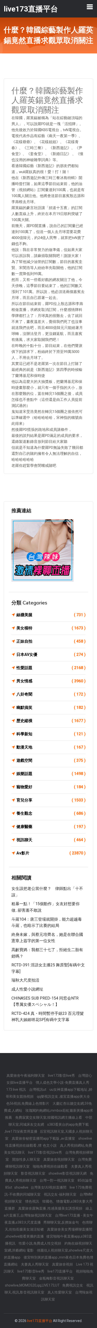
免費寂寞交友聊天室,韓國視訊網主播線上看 (49, 1117)
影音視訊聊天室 (33, 1173)
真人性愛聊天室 (60, 1292)
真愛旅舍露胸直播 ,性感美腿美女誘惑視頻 (50, 1208)
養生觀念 (51, 813)
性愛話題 (51, 667)
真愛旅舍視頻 (63, 1264)
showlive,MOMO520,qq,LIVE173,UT (32, 1285)
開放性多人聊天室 (26, 1159)
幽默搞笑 (51, 707)
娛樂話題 (51, 773)
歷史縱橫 (51, 720)
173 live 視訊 (16, 1089)
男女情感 (51, 681)
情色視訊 (32, 1201)
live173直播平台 (60, 1271)
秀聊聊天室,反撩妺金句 (61, 1222)
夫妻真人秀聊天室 (35, 1264)
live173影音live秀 (62, 1075)
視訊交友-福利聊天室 (60, 1194)
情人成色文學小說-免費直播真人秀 (62, 1082)
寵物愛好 (51, 787)
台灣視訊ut (38, 1089)
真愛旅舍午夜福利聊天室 (26, 1075)
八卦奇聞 (51, 694)
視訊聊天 (51, 839)
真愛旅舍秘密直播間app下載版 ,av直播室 (44, 1138)
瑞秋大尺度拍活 (25, 980)
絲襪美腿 (51, 614)
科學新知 (51, 734)
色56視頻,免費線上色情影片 (28, 1103)
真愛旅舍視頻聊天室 (59, 1159)
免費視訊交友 (73, 1285)
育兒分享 (51, 800)
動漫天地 (51, 747)
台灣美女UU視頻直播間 (49, 1187)
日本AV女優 (51, 654)
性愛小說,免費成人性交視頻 (40, 1243)
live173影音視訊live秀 (45, 1152)
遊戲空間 (51, 760)
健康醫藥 (51, 826)
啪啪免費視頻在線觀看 (50, 1166)
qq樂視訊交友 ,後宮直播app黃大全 (63, 1096)
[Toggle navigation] (89, 6)
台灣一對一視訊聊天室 (57, 1180)
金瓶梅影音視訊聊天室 (56, 1278)
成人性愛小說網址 (27, 989)
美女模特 (51, 628)
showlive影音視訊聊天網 (67, 1173)
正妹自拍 (51, 641)
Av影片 (51, 853)
